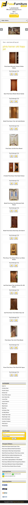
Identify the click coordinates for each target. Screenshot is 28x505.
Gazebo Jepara (5, 390)
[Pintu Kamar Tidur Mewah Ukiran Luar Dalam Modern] (14, 249)
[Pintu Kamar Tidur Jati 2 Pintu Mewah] (13, 331)
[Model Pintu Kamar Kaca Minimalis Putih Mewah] (14, 194)
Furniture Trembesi (6, 421)
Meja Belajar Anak (6, 416)
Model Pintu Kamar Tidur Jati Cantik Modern (14, 121)
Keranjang (13, 16)
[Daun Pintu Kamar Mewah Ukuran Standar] (14, 85)
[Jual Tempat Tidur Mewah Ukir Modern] (14, 30)
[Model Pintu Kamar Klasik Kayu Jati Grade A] (14, 222)
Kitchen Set (4, 392)
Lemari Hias (4, 399)
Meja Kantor (4, 403)
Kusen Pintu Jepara (6, 394)
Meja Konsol (4, 405)
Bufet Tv (4, 386)
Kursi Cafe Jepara (6, 419)
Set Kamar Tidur (5, 410)
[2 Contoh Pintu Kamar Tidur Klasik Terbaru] (14, 167)
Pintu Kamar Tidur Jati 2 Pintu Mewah (14, 340)
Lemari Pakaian (5, 401)
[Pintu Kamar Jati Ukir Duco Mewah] (13, 139)
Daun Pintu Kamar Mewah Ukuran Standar (14, 93)
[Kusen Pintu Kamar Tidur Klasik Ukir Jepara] (14, 358)
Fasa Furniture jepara (18, 501)
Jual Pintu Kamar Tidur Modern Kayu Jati (14, 312)
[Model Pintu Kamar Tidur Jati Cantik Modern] (13, 112)
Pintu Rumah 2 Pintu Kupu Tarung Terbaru (11, 450)
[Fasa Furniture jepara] (14, 4)
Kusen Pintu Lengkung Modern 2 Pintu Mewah (12, 459)
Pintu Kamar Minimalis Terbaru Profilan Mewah (12, 464)
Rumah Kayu (5, 425)
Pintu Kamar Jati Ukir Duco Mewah (14, 148)
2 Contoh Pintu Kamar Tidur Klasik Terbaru (14, 175)
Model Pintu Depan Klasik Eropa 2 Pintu (10, 446)
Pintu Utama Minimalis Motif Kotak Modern (11, 448)
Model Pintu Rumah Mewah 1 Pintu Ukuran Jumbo (13, 453)
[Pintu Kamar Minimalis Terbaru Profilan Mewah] (14, 57)
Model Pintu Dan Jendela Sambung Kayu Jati (12, 455)
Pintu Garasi (4, 423)
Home (4, 42)
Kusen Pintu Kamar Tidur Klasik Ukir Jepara (14, 367)
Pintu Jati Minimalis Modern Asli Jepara (10, 457)
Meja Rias (4, 408)
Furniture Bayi (5, 388)
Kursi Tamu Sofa (5, 397)
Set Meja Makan (5, 412)
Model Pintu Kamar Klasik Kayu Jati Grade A (14, 230)
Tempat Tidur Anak (6, 414)
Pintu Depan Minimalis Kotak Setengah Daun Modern (13, 461)
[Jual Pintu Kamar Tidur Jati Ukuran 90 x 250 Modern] (14, 276)
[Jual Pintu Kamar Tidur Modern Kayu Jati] (14, 304)
